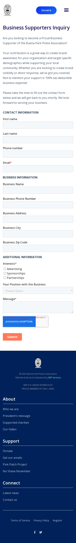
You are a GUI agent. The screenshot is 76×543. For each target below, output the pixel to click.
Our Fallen (9, 429)
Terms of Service (20, 520)
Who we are (11, 409)
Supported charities (16, 423)
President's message (16, 416)
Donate (8, 451)
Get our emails (12, 458)
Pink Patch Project (15, 464)
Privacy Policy (41, 520)
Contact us (10, 500)
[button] (66, 10)
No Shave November (16, 471)
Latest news (11, 493)
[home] (7, 10)
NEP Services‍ (54, 377)
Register (57, 520)
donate (46, 10)
